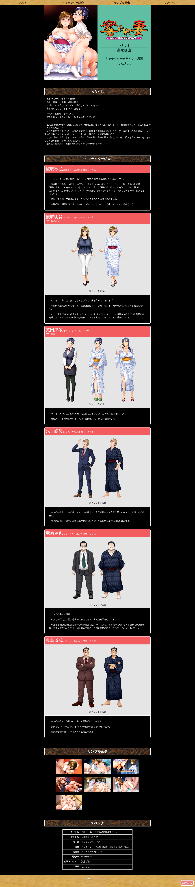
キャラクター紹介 (73, 2)
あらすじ (24, 2)
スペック (170, 2)
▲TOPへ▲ (187, 883)
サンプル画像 (122, 2)
